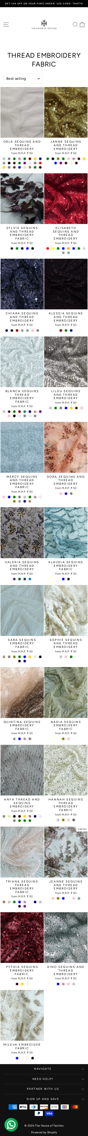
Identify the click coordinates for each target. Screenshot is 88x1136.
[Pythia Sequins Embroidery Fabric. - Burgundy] (17, 984)
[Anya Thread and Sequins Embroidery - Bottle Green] (30, 820)
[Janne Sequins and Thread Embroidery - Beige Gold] (84, 158)
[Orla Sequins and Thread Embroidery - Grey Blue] (19, 167)
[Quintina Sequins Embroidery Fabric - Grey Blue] (19, 739)
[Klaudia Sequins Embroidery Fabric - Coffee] (68, 579)
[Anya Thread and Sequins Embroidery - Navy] (35, 816)
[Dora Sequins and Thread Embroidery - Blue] (66, 493)
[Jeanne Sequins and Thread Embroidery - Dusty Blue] (63, 898)
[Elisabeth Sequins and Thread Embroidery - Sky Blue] (63, 248)
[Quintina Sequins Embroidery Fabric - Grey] (30, 739)
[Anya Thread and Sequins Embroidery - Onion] (4, 816)
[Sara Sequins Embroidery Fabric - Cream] (4, 656)
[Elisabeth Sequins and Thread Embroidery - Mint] (68, 252)
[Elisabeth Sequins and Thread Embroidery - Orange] (68, 248)
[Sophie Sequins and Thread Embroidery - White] (61, 656)
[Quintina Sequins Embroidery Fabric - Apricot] (14, 739)
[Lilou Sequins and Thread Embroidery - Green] (55, 408)
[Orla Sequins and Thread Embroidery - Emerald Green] (19, 163)
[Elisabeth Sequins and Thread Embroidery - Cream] (63, 252)
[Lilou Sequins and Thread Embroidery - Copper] (76, 408)
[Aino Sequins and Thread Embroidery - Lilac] (63, 984)
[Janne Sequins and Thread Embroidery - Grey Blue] (55, 163)
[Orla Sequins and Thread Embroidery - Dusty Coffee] (4, 163)
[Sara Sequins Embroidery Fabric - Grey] (9, 656)
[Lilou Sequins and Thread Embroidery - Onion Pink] (81, 408)
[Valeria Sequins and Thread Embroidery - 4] (19, 579)
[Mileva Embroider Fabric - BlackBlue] (22, 1058)
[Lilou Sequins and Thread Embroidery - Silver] (50, 408)
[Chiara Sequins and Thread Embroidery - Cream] (22, 330)
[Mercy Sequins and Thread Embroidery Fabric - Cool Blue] (9, 497)
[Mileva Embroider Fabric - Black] (32, 1058)
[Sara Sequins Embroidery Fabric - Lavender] (35, 656)
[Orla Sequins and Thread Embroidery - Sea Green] (35, 167)
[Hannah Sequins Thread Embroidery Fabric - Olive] (63, 820)
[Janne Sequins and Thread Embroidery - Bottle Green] (63, 158)
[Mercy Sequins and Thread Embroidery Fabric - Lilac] (35, 497)
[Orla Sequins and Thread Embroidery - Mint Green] (14, 158)
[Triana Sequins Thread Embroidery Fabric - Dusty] (9, 902)
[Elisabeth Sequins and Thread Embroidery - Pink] (84, 248)
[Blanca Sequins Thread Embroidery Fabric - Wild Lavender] (19, 416)
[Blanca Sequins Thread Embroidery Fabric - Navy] (30, 411)
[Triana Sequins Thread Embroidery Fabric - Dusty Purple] (24, 906)
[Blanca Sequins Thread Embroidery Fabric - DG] (35, 411)
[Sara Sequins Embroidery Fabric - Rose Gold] (30, 656)
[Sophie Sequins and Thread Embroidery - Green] (71, 656)
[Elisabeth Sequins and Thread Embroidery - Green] (58, 248)
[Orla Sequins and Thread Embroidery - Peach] (30, 167)
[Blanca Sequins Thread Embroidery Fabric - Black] (14, 416)
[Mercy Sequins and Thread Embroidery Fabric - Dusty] (24, 497)
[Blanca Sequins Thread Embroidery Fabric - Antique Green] (14, 411)
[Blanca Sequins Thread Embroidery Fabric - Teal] (24, 411)
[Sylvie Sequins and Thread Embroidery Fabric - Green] (17, 248)
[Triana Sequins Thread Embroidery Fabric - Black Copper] (30, 902)
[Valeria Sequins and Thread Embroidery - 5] (24, 579)
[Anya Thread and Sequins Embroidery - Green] (19, 820)
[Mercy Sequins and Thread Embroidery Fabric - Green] (14, 497)
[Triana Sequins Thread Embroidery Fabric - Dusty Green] (14, 902)
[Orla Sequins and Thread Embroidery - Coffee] (14, 163)
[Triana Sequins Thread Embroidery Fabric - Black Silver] (40, 902)
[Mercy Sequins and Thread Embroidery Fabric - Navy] (24, 501)
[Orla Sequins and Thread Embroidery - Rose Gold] (35, 158)
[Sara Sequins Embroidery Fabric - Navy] (24, 661)
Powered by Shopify (44, 1132)
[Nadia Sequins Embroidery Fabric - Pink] (68, 739)
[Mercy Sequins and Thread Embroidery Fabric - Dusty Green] (30, 497)
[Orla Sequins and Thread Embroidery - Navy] (40, 158)
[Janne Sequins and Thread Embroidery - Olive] (58, 158)
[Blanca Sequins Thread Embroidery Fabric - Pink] (9, 416)
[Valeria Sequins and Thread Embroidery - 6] (30, 579)
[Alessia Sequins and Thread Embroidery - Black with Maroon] (61, 330)
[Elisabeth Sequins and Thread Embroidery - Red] (47, 248)
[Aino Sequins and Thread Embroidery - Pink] (68, 984)
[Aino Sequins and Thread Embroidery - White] (73, 984)
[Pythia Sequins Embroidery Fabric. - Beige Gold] (22, 984)
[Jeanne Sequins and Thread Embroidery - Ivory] (68, 898)
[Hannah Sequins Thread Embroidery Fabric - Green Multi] (73, 820)
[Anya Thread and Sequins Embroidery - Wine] (19, 816)
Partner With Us (43, 1088)
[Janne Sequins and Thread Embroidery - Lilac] (73, 158)
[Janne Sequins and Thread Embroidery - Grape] (66, 163)
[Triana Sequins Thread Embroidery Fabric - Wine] (19, 906)
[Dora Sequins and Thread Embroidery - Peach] (71, 493)
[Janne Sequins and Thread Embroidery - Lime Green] (47, 158)
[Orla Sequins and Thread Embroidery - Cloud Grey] (9, 158)
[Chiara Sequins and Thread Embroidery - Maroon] (17, 330)
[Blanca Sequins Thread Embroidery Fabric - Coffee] (9, 411)
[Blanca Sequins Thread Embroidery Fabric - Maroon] (19, 411)
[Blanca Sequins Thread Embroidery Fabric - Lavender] (30, 416)
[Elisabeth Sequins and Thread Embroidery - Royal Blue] (73, 248)
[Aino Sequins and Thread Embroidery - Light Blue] (58, 984)
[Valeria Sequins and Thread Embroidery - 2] (14, 579)
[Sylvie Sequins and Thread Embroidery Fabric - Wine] (22, 248)
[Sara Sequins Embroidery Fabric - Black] (40, 656)
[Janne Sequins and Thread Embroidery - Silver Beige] (71, 163)
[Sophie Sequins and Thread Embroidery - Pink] (66, 656)
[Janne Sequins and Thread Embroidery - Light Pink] (68, 158)
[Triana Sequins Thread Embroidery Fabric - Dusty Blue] (19, 902)
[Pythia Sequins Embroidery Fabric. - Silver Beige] (27, 984)
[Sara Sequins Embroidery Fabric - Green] (19, 656)
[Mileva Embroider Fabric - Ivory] (12, 1058)
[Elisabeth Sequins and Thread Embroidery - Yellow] (53, 248)
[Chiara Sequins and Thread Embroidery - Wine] (12, 330)
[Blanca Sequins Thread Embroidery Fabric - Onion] (35, 416)
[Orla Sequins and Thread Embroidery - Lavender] (30, 163)
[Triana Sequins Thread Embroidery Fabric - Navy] (35, 902)
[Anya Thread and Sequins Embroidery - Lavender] (40, 816)
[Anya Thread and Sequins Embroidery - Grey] (14, 820)
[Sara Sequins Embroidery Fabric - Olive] (14, 656)
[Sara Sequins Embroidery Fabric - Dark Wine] (19, 661)
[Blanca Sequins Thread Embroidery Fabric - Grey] (24, 416)
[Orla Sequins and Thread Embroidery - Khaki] (24, 167)
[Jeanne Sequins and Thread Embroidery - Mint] (79, 898)
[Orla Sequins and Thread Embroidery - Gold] (4, 167)
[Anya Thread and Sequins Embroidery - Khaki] (9, 816)
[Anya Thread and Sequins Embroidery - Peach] (30, 816)
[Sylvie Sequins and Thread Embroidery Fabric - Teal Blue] (27, 248)
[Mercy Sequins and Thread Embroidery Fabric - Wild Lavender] (40, 497)
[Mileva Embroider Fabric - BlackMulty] (27, 1058)
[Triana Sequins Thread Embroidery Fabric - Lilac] (24, 902)
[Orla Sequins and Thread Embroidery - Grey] (35, 163)
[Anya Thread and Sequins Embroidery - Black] (14, 816)
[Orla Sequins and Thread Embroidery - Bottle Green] (24, 158)
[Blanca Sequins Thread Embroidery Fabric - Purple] (40, 411)
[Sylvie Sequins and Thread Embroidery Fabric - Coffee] (12, 248)
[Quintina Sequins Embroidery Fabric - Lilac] (24, 739)
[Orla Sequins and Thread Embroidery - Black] (9, 163)
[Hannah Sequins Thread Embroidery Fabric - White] (58, 820)
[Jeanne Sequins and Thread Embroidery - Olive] (58, 898)
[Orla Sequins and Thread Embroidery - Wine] (40, 167)
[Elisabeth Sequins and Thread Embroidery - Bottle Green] (79, 248)
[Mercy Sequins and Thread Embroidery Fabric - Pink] (4, 497)
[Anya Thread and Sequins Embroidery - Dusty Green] (24, 820)
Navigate (42, 1068)
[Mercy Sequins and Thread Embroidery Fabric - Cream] (19, 501)
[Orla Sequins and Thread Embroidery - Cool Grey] (9, 167)
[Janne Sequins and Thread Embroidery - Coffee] (79, 158)
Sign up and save (43, 1099)
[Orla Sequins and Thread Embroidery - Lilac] (19, 158)
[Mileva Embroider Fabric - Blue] (17, 1058)
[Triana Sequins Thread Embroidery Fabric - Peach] (4, 902)
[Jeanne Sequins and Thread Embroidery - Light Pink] (73, 898)
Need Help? (42, 1079)
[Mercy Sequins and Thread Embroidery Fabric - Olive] (14, 501)
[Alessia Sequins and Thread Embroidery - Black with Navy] (71, 330)
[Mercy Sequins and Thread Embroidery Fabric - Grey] (19, 497)
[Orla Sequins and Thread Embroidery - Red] (40, 163)
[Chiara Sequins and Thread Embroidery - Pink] (32, 330)
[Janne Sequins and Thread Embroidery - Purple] (61, 163)
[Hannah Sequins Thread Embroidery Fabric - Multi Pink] (68, 820)
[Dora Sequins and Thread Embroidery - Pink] (61, 493)
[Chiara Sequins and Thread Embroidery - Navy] (6, 330)
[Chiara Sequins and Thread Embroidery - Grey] (37, 330)
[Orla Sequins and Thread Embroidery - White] (4, 158)
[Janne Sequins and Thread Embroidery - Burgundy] (76, 163)
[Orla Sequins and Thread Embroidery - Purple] (24, 163)
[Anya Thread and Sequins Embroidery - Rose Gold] (24, 816)
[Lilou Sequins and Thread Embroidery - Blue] (66, 408)
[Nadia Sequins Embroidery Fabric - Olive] (63, 739)
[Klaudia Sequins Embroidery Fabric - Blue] (63, 579)
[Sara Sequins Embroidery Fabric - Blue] (24, 656)
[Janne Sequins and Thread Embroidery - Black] (53, 158)
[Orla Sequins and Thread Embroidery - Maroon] (30, 158)
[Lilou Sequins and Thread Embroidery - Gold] (71, 408)
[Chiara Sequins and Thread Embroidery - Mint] (27, 330)
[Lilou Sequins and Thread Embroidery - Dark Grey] (61, 408)
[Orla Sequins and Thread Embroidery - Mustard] (14, 167)
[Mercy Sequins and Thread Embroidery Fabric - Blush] (30, 501)
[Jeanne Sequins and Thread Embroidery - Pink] (53, 898)
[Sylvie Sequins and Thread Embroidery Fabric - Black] (32, 248)
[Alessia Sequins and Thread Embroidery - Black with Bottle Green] (66, 330)
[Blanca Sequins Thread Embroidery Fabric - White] (4, 411)
